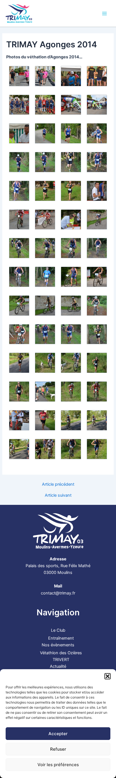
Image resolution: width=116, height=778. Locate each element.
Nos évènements (58, 644)
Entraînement (61, 638)
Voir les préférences (58, 764)
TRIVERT (61, 659)
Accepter (58, 733)
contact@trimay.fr (58, 593)
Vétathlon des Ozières (61, 652)
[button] (107, 676)
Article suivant (58, 495)
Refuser (58, 749)
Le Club (58, 630)
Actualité (58, 666)
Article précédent (58, 484)
